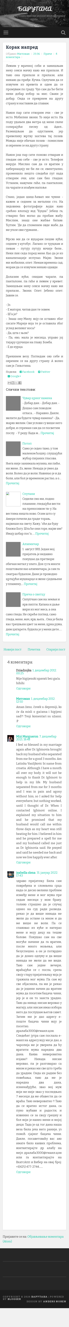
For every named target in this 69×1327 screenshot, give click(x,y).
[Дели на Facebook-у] (20, 383)
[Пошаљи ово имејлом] (9, 383)
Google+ (15, 376)
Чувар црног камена (37, 398)
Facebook (28, 371)
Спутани (28, 494)
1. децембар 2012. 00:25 (36, 672)
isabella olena (26, 872)
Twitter (45, 371)
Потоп (27, 443)
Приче (48, 53)
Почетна (34, 649)
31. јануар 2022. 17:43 (37, 874)
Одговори (23, 688)
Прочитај (47, 433)
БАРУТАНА (34, 8)
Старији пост (55, 649)
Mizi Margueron (27, 736)
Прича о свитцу (33, 594)
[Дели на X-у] (16, 383)
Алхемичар (30, 544)
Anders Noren (54, 1301)
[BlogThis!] (13, 383)
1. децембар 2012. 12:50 (35, 700)
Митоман (23, 698)
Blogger (14, 1299)
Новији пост (13, 649)
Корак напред (22, 47)
